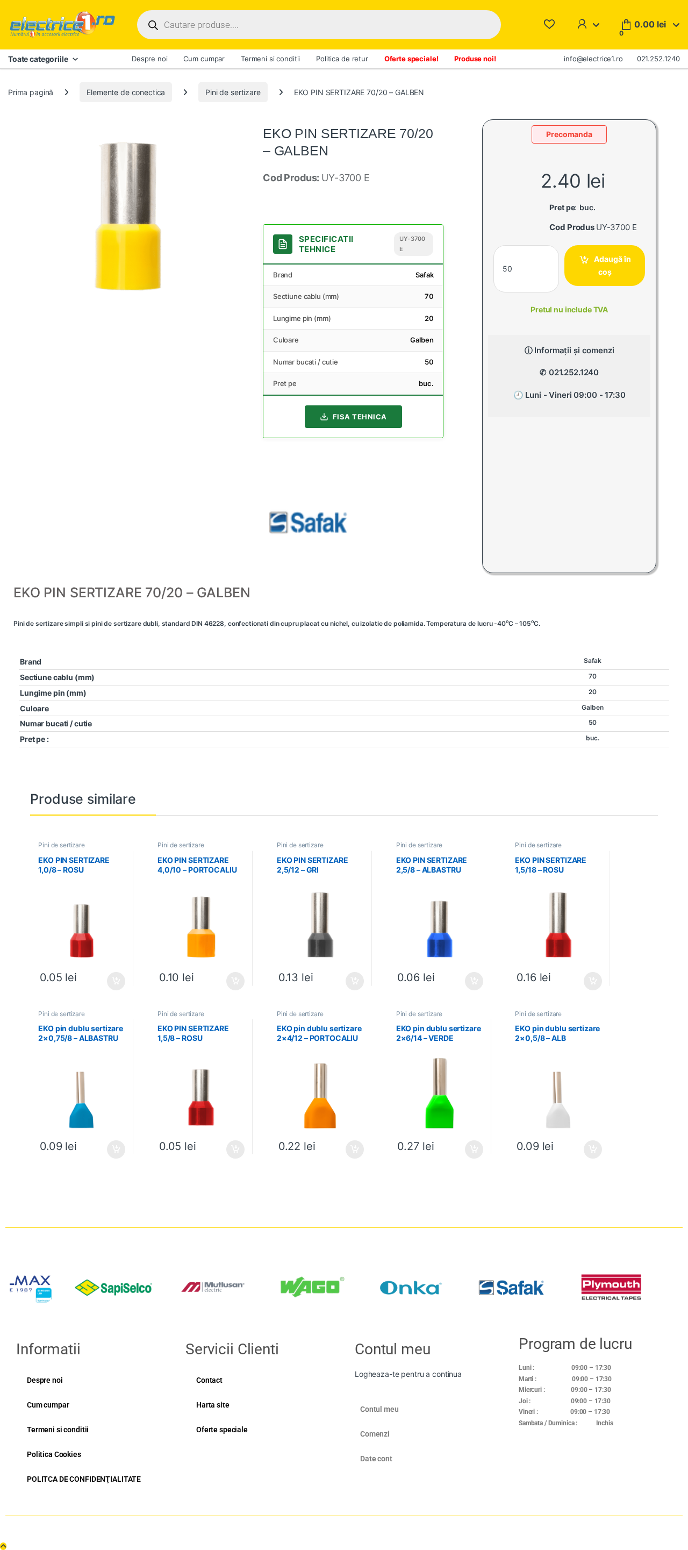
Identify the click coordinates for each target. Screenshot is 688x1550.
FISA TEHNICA (360, 416)
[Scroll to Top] (3, 1546)
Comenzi (375, 1434)
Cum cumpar (204, 58)
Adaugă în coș (612, 265)
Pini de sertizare (233, 92)
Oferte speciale (222, 1429)
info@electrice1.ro (593, 58)
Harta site (213, 1405)
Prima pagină (30, 92)
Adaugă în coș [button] (111, 981)
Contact (209, 1380)
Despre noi (150, 58)
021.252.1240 (658, 58)
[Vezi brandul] (308, 521)
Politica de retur (342, 58)
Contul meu (379, 1409)
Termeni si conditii (270, 58)
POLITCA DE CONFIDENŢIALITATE (84, 1479)
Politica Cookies (54, 1454)
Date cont (376, 1458)
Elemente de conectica (126, 92)
